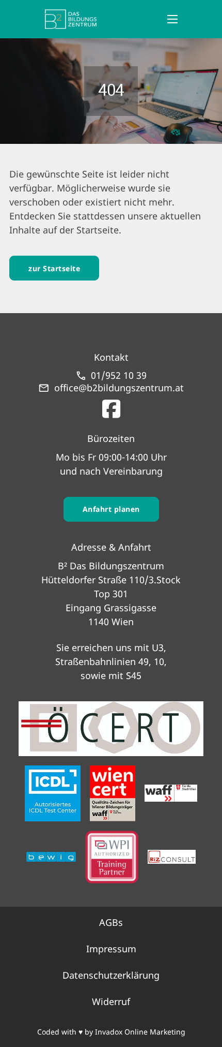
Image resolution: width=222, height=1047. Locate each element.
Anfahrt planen (111, 509)
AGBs (111, 922)
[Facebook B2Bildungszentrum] (111, 406)
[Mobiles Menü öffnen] (172, 19)
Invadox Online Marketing (140, 1032)
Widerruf (111, 1001)
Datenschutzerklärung (111, 975)
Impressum (111, 948)
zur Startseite (54, 268)
